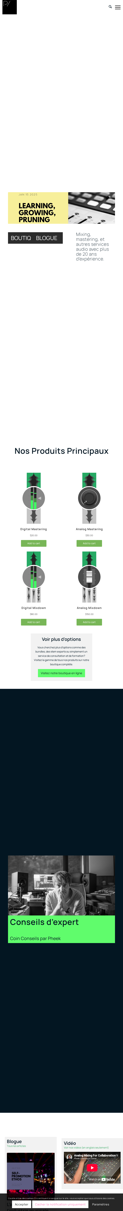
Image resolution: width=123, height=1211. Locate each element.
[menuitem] (109, 7)
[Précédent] (15, 208)
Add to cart (33, 543)
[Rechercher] (109, 7)
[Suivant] (108, 208)
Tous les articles (16, 1146)
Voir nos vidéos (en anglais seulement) (86, 1147)
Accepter (21, 1204)
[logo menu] (9, 7)
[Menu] (116, 7)
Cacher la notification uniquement (60, 1204)
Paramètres (100, 1204)
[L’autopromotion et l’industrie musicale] (31, 1176)
